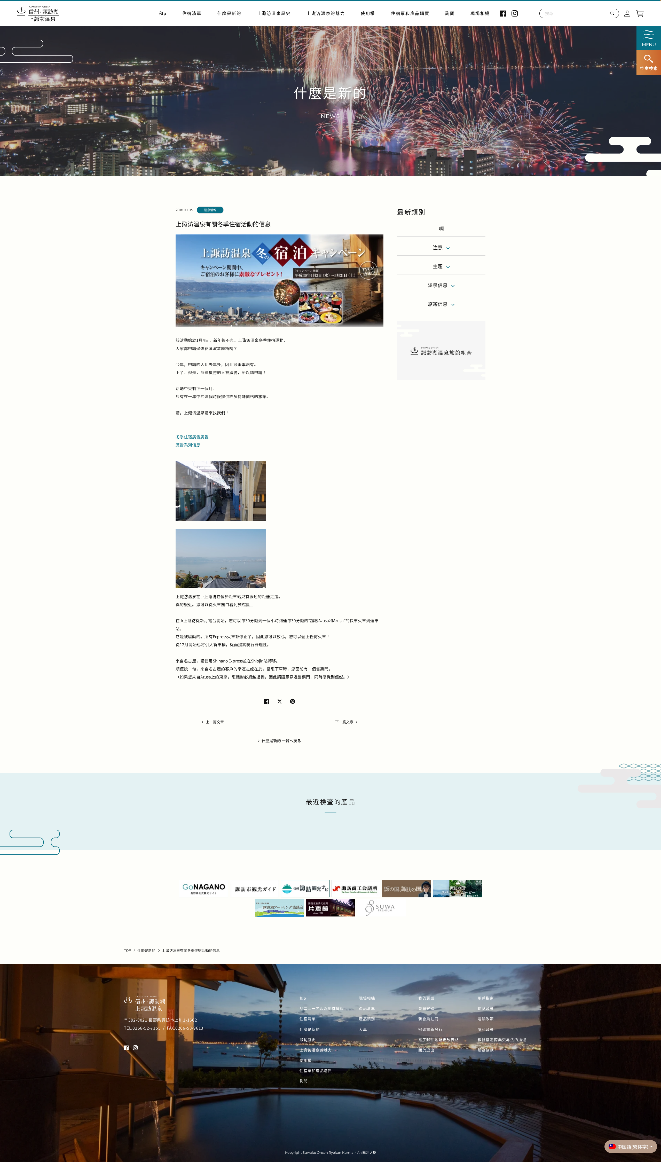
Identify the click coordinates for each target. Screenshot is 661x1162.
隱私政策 (486, 1029)
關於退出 (426, 1050)
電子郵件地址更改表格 (438, 1039)
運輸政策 (486, 1018)
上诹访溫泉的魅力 (325, 13)
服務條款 (486, 1050)
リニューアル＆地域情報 (322, 1008)
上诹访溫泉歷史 (274, 13)
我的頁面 (426, 998)
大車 (363, 1029)
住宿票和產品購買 (410, 13)
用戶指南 (486, 998)
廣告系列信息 (188, 444)
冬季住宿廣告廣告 (192, 436)
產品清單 (367, 1008)
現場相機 (480, 13)
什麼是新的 (229, 13)
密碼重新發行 (430, 1029)
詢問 (450, 13)
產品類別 (367, 1018)
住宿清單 (192, 13)
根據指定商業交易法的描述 (502, 1039)
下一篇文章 (344, 721)
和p (163, 13)
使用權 (368, 13)
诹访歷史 (308, 1039)
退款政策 (486, 1008)
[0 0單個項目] (639, 13)
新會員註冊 (428, 1018)
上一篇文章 (215, 721)
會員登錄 (426, 1008)
